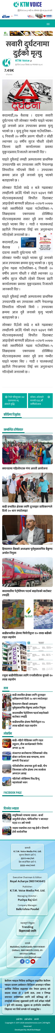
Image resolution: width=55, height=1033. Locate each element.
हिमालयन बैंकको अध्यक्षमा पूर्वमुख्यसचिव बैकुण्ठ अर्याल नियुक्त (27, 550)
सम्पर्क (36, 1019)
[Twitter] (27, 961)
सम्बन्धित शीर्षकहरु (13, 429)
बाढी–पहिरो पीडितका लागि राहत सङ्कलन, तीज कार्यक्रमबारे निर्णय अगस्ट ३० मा (27, 744)
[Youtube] (32, 961)
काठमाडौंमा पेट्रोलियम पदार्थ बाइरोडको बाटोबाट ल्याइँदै (26, 593)
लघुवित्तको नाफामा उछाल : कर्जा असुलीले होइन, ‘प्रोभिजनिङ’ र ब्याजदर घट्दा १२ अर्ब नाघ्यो (30, 819)
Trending (27, 927)
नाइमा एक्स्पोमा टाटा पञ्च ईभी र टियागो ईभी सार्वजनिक (30, 830)
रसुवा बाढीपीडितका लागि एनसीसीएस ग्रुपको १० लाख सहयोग (27, 677)
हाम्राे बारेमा (28, 1019)
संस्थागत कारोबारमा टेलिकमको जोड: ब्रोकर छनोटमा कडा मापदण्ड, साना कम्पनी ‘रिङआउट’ (30, 757)
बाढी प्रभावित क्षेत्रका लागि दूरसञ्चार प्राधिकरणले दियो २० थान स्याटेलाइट (27, 508)
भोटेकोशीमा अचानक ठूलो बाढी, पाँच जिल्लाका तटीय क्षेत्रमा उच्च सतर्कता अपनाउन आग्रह (29, 770)
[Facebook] (22, 961)
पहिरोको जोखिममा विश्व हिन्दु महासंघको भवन (25, 781)
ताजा (6, 688)
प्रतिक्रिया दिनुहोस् (12, 414)
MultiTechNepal (33, 1029)
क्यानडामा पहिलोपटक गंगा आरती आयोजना (25, 468)
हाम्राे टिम (19, 1019)
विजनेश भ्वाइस (11, 808)
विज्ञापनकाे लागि (27, 931)
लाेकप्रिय (8, 733)
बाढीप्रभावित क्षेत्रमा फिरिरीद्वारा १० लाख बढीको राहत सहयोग (26, 635)
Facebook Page (13, 792)
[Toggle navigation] (48, 23)
